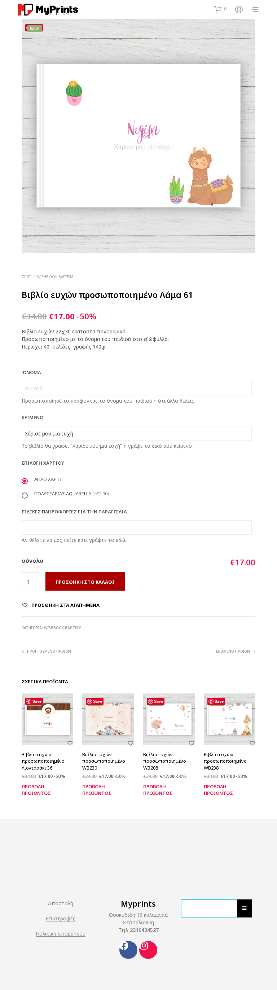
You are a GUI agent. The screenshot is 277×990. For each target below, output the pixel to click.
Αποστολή (60, 903)
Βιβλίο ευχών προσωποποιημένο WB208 (164, 761)
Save (36, 701)
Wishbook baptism (55, 276)
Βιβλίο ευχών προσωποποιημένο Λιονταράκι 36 (43, 761)
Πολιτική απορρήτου (60, 934)
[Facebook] (128, 950)
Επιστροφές (60, 918)
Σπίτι (26, 276)
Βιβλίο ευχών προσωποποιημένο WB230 (103, 761)
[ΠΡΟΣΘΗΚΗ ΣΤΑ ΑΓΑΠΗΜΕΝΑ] (70, 747)
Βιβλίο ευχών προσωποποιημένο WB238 (225, 761)
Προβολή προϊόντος (36, 789)
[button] (220, 9)
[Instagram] (148, 950)
